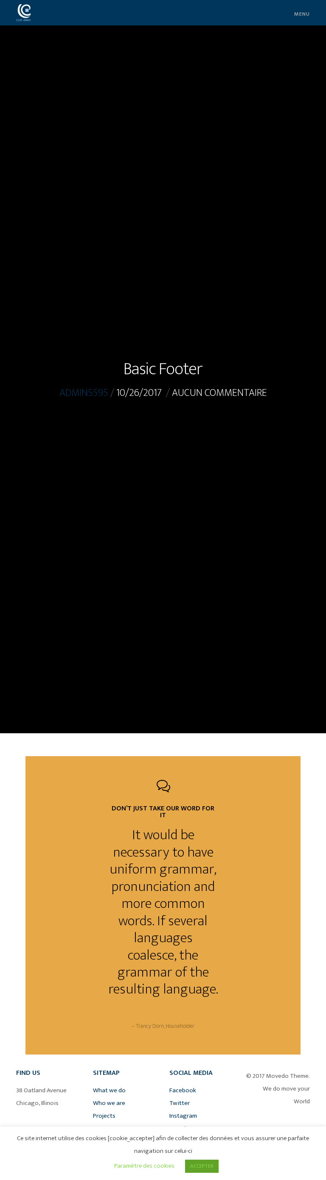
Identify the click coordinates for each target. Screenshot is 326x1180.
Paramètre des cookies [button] (144, 1166)
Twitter (179, 1103)
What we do (109, 1090)
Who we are (109, 1103)
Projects (104, 1115)
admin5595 (83, 392)
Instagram (183, 1115)
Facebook (182, 1090)
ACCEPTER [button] (202, 1166)
